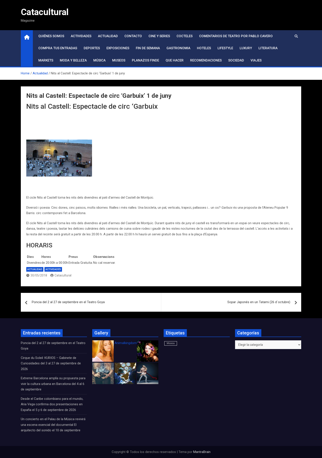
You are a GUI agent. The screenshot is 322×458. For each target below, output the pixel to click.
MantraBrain (202, 452)
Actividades (81, 36)
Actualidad (108, 36)
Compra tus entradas (57, 48)
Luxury (246, 48)
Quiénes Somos (51, 36)
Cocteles (185, 36)
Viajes (256, 60)
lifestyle (225, 48)
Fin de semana (148, 48)
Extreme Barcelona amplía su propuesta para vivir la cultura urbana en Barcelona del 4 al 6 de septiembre (53, 383)
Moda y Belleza (73, 60)
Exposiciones (117, 48)
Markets (45, 60)
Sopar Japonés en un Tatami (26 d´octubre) (258, 302)
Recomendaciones (206, 60)
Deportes (92, 48)
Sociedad (236, 60)
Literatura (268, 48)
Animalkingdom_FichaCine (134, 343)
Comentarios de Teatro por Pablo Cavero (236, 36)
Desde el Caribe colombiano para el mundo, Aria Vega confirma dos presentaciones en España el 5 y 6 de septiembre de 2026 (52, 404)
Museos (118, 60)
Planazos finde (145, 60)
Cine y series (159, 36)
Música (99, 60)
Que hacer (175, 60)
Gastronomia (178, 48)
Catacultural (45, 12)
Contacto (133, 36)
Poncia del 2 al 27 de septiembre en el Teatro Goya (68, 302)
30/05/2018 (38, 275)
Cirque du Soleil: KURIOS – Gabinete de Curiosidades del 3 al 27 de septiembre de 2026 (51, 363)
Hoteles (204, 48)
